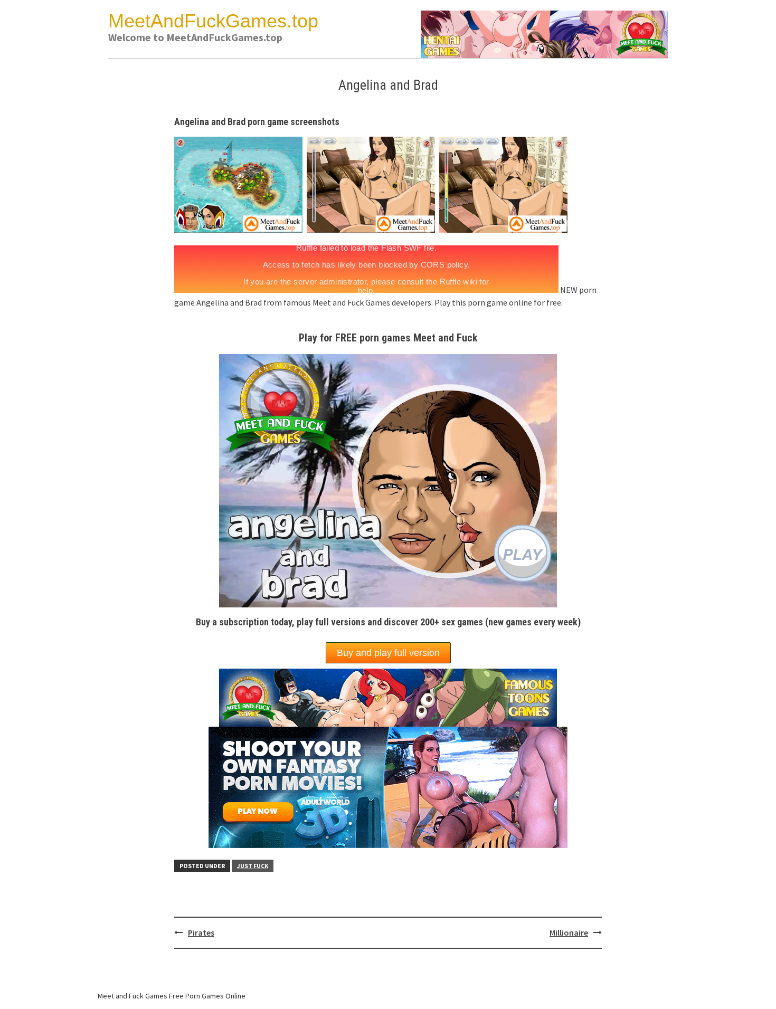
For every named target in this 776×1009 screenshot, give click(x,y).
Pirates (201, 932)
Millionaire (569, 932)
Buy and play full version (388, 653)
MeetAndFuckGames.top (213, 21)
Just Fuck (252, 866)
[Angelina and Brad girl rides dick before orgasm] (373, 183)
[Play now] (388, 786)
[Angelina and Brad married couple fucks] (240, 183)
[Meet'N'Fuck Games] (544, 33)
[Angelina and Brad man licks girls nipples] (505, 183)
